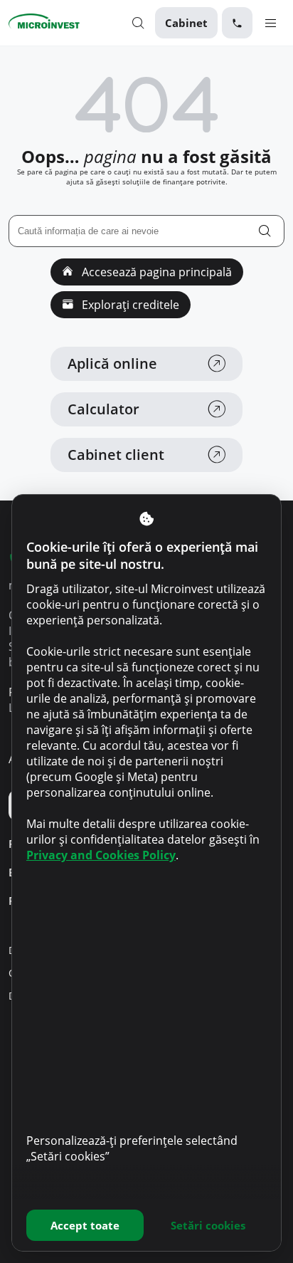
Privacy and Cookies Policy (101, 855)
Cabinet (186, 23)
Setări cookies (208, 1225)
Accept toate (84, 1225)
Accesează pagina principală (155, 272)
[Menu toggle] (270, 22)
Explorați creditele (129, 305)
